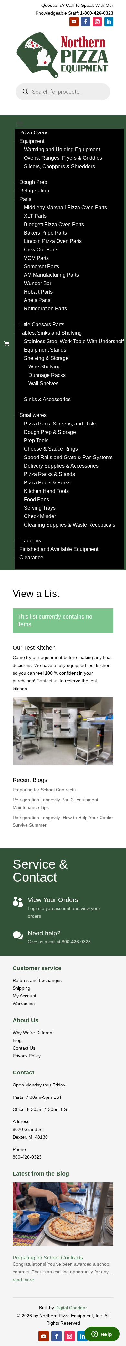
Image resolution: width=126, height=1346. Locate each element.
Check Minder (40, 516)
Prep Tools (36, 440)
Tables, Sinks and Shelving (50, 333)
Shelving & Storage (46, 358)
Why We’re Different (33, 1032)
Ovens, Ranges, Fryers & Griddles (63, 158)
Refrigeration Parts (45, 308)
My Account (24, 995)
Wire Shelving (44, 366)
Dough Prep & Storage (50, 432)
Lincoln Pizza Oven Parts (53, 241)
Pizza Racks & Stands (49, 474)
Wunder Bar (37, 283)
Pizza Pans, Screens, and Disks (60, 423)
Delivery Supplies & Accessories (61, 466)
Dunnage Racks (47, 375)
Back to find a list (57, 624)
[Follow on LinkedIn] (108, 21)
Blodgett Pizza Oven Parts (54, 224)
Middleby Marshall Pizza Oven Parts (65, 207)
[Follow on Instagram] (97, 21)
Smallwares (33, 415)
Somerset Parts (41, 266)
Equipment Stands (45, 350)
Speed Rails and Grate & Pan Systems (68, 457)
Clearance (31, 557)
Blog (17, 1040)
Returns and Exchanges (37, 980)
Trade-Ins (30, 540)
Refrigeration (34, 190)
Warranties (24, 1003)
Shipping (21, 988)
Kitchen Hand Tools (46, 491)
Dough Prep (33, 182)
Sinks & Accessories (47, 399)
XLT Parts (35, 216)
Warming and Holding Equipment (62, 149)
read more (23, 1279)
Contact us (48, 680)
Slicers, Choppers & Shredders (59, 166)
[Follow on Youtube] (74, 21)
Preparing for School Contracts (44, 789)
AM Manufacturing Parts (51, 275)
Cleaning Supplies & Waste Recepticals (69, 525)
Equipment (31, 141)
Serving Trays (40, 508)
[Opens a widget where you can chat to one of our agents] (102, 1335)
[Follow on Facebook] (85, 21)
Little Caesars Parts (41, 324)
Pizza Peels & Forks (47, 482)
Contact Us (24, 1047)
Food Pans (36, 499)
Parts (25, 199)
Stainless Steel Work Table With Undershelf (74, 341)
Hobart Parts (38, 292)
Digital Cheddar (71, 1307)
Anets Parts (37, 300)
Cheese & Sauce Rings (51, 449)
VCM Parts (36, 258)
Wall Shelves (43, 383)
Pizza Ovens (33, 132)
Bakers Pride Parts (45, 233)
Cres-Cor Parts (41, 249)
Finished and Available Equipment (58, 549)
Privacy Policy (27, 1055)
